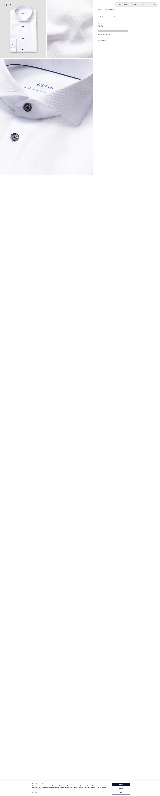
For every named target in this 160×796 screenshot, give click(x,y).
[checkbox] (126, 17)
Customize (120, 788)
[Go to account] (147, 4)
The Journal (126, 4)
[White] (102, 26)
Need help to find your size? (104, 34)
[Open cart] (153, 4)
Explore (134, 4)
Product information (102, 38)
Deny (121, 792)
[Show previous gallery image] (2, 780)
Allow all (121, 784)
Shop (119, 4)
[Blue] (99, 26)
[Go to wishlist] (150, 4)
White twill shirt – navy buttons (109, 9)
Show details (34, 792)
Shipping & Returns (102, 40)
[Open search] (143, 4)
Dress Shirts (100, 9)
